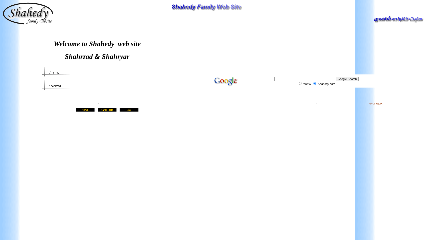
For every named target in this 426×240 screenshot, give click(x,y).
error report (376, 103)
